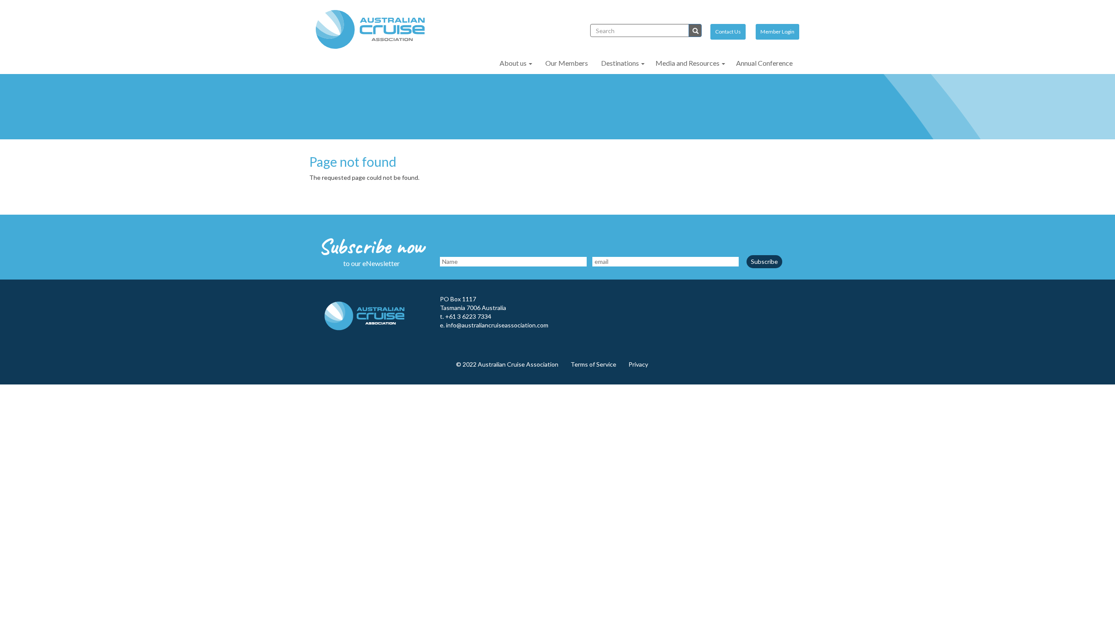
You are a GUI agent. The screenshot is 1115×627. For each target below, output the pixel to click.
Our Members (566, 63)
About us (514, 63)
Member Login (777, 31)
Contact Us (728, 31)
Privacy (638, 364)
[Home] (373, 29)
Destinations (620, 63)
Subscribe (764, 261)
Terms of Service (593, 364)
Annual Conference (764, 63)
